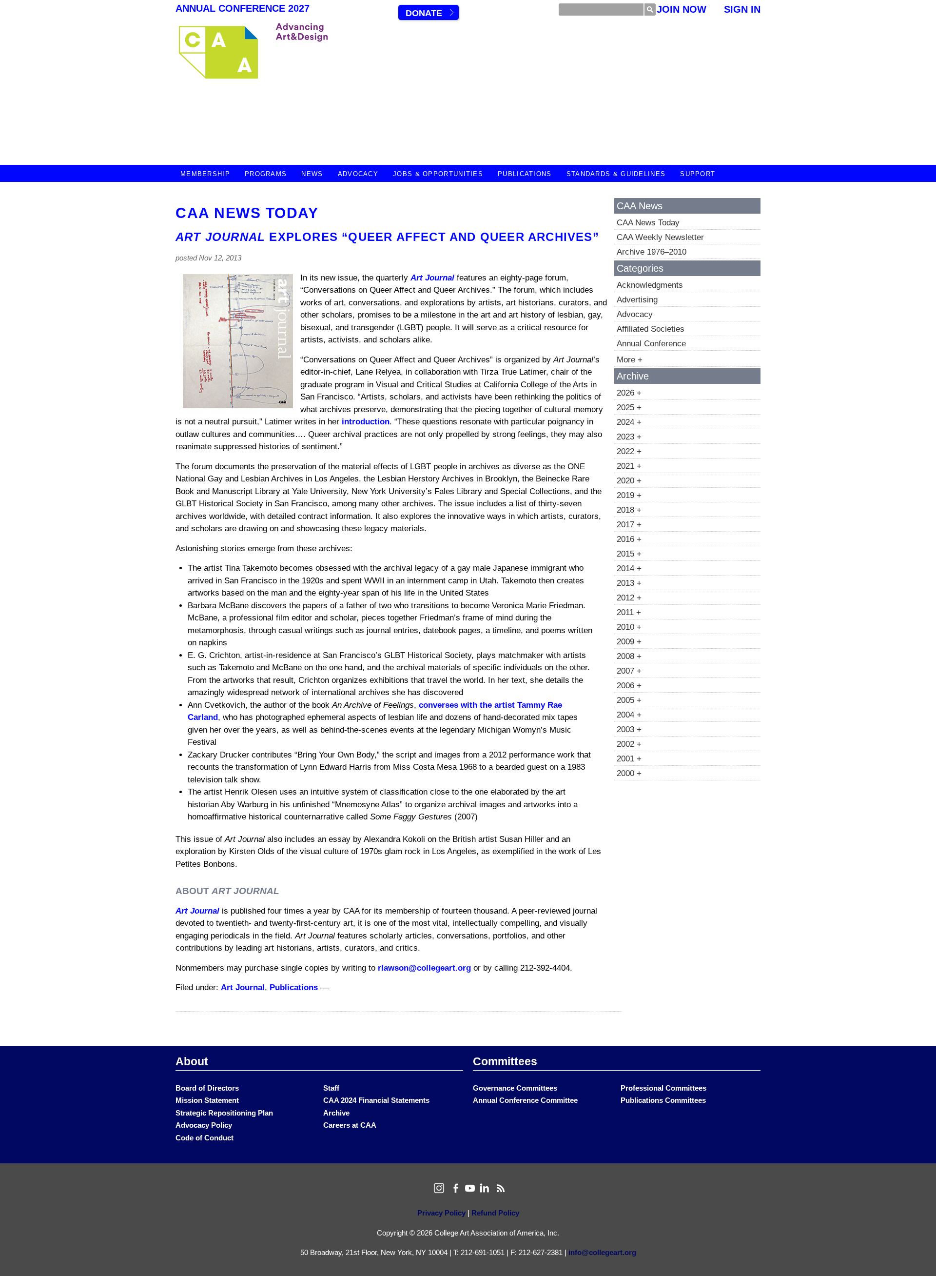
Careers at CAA (349, 1125)
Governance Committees (515, 1088)
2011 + (629, 612)
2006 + (629, 685)
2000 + (629, 773)
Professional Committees (663, 1088)
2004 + (629, 714)
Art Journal (432, 277)
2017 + (629, 524)
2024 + (629, 422)
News (312, 174)
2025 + (629, 407)
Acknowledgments (650, 285)
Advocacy (358, 174)
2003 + (629, 729)
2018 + (629, 510)
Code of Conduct (205, 1138)
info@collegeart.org (602, 1252)
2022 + (629, 451)
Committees (505, 1061)
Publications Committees (663, 1100)
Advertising (637, 299)
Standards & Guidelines (616, 174)
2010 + (629, 627)
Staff (331, 1088)
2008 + (629, 656)
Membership (205, 174)
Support (697, 174)
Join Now (681, 9)
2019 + (629, 495)
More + (630, 359)
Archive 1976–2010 (651, 252)
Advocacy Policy (204, 1125)
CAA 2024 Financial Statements (376, 1100)
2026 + (629, 393)
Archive (336, 1113)
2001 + (629, 758)
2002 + (629, 744)
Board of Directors (207, 1088)
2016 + (629, 539)
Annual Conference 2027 (243, 8)
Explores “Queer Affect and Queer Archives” (387, 236)
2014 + (629, 568)
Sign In (742, 9)
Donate (424, 13)
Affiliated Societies (650, 329)
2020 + (629, 480)
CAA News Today (247, 213)
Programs (266, 174)
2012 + (629, 597)
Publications (525, 174)
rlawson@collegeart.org (424, 968)
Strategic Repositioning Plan (224, 1113)
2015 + (629, 553)
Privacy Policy (441, 1213)
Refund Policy (495, 1213)
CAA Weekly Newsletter (660, 237)
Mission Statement (207, 1100)
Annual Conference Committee (525, 1100)
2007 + (629, 671)
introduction (366, 421)
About (192, 1061)
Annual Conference (651, 343)
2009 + (629, 641)
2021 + (629, 466)
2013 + (629, 583)
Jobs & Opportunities (438, 174)
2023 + (629, 436)
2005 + (629, 700)
